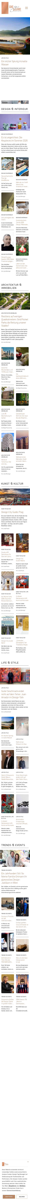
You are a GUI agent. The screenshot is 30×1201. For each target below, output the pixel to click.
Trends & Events (18, 13)
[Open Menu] (26, 8)
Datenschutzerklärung (13, 1190)
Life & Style (6, 13)
